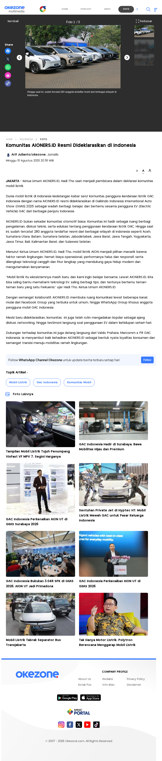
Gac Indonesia (47, 382)
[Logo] (43, 9)
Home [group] (65, 9)
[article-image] (40, 446)
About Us (84, 679)
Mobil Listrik (18, 382)
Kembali (13, 21)
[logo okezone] (37, 675)
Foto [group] (126, 9)
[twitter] (78, 724)
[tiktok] (96, 724)
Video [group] (107, 9)
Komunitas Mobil (79, 382)
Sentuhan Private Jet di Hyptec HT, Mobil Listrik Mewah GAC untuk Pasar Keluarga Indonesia (112, 515)
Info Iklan (109, 685)
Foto (43, 139)
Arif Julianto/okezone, (34, 154)
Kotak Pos (84, 685)
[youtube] (87, 724)
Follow (147, 359)
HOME (9, 139)
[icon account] (8, 154)
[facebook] (70, 724)
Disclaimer (134, 685)
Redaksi (108, 679)
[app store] (90, 697)
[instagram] (61, 724)
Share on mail (8, 75)
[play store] (67, 697)
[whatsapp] (8, 67)
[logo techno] (17, 9)
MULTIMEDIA (26, 139)
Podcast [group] (86, 9)
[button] (137, 9)
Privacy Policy (136, 679)
